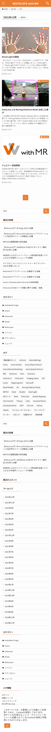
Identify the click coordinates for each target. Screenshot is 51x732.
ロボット (16, 414)
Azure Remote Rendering (12, 369)
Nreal (7, 321)
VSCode (30, 405)
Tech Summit (8, 401)
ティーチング (39, 410)
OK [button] (7, 725)
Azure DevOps (16, 364)
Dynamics (13, 373)
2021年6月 (9, 557)
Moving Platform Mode (31, 387)
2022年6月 (9, 518)
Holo (22, 373)
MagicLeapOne (17, 383)
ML (18, 387)
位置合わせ (28, 414)
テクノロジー (10, 338)
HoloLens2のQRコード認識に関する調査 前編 (22, 287)
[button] (47, 3)
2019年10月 (9, 595)
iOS (43, 378)
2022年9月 (9, 508)
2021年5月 (9, 562)
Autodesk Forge (12, 305)
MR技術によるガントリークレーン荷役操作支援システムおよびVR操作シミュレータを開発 (25, 256)
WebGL (6, 410)
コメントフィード (9, 701)
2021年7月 (9, 551)
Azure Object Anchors (33, 364)
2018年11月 (9, 622)
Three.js (19, 401)
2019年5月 (9, 606)
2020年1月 (9, 584)
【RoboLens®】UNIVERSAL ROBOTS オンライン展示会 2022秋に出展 (25, 248)
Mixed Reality (8, 387)
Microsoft (29, 383)
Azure (7, 310)
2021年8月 (9, 546)
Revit (16, 396)
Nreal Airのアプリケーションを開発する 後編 (21, 271)
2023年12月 (9, 497)
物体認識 (38, 414)
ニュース (8, 343)
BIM (4, 373)
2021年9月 (9, 540)
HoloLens (9, 316)
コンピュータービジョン (21, 410)
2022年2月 (9, 529)
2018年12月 (9, 617)
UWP (22, 405)
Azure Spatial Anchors (34, 369)
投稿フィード (7, 698)
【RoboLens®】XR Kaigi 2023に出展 (18, 228)
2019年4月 (9, 612)
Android (22, 360)
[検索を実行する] (46, 211)
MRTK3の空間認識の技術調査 (15, 241)
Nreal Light (33, 392)
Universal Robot (39, 401)
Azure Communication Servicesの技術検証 (21, 282)
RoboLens (9, 327)
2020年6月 (9, 573)
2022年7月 (9, 513)
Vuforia (39, 405)
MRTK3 (5, 392)
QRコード (7, 396)
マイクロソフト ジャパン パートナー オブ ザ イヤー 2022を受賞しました (24, 264)
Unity (28, 401)
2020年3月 (9, 579)
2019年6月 (9, 601)
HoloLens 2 (7, 378)
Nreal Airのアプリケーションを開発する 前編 (21, 276)
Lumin (5, 383)
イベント (8, 332)
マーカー (6, 414)
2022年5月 (9, 524)
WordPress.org (8, 703)
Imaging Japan (33, 378)
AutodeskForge (35, 360)
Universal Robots (9, 405)
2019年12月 (9, 590)
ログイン (5, 695)
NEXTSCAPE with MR (25, 3)
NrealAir (22, 392)
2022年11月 (9, 502)
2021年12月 (9, 535)
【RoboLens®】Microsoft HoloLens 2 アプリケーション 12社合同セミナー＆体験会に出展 (25, 235)
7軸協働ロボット (9, 360)
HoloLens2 (19, 378)
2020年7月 (9, 568)
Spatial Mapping (39, 396)
